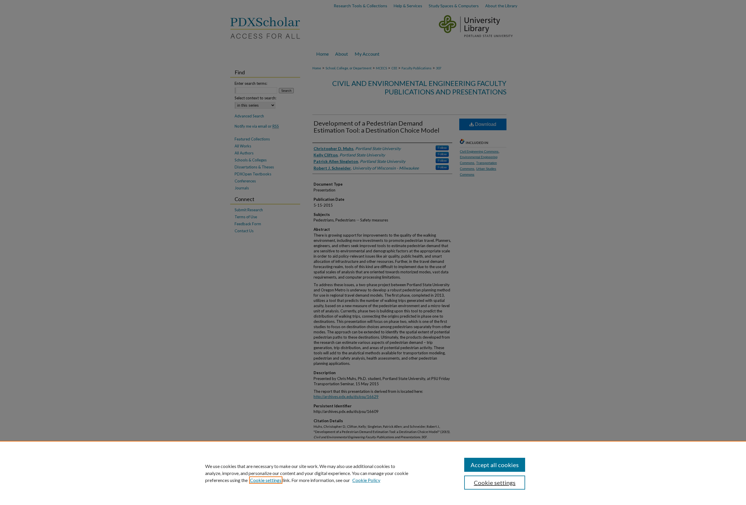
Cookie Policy (366, 480)
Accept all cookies (495, 464)
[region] (373, 473)
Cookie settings (265, 480)
